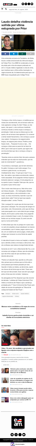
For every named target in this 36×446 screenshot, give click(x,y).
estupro (8, 293)
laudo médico (25, 293)
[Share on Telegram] (14, 53)
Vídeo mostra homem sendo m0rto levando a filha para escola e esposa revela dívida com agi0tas (21, 390)
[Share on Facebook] (5, 53)
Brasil (5, 344)
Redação (6, 354)
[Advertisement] (18, 96)
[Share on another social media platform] (31, 53)
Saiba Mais (7, 364)
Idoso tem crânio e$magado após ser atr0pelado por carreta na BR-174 (22, 399)
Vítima (17, 296)
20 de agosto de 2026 (16, 375)
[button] (2, 8)
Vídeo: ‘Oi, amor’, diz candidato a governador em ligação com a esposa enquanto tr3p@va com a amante (17, 350)
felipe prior (15, 293)
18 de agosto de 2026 (16, 394)
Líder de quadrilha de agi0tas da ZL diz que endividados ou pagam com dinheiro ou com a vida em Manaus (21, 380)
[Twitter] (20, 434)
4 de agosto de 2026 (15, 354)
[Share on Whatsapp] (22, 53)
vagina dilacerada (7, 296)
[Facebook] (12, 434)
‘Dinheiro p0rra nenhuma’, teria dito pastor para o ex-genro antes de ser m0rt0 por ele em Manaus (21, 370)
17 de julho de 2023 (6, 32)
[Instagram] (16, 434)
